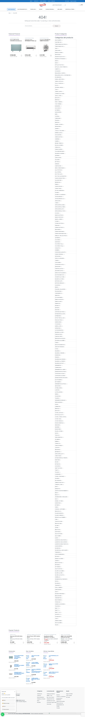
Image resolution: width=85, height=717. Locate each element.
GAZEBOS (57, 560)
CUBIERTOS (57, 69)
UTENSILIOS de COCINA (59, 93)
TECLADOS (57, 472)
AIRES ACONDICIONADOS (60, 167)
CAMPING (57, 141)
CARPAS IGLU (57, 147)
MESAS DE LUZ (58, 511)
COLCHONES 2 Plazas (59, 245)
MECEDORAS (57, 449)
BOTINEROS (57, 505)
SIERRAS (56, 394)
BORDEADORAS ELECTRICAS (60, 371)
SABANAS (57, 128)
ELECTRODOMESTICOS (22, 9)
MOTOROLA (57, 161)
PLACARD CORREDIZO (59, 515)
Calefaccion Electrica (51, 693)
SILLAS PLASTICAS (58, 568)
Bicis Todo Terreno (50, 697)
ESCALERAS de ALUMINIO (60, 340)
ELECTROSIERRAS (58, 379)
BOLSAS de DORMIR (59, 145)
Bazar (38, 700)
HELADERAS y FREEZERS (59, 353)
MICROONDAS (57, 229)
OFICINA (56, 527)
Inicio (31, 1)
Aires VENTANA (58, 172)
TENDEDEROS (57, 552)
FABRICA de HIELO (58, 301)
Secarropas (49, 704)
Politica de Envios (59, 703)
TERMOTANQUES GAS (59, 46)
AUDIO (56, 48)
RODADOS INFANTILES (59, 422)
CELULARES (57, 159)
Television (39, 695)
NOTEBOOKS (57, 464)
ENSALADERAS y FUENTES (60, 73)
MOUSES (56, 461)
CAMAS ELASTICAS (58, 136)
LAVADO (56, 537)
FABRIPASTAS (57, 303)
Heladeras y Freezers (41, 698)
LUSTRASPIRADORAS (59, 330)
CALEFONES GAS (58, 42)
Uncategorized (58, 616)
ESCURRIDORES (58, 77)
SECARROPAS (57, 548)
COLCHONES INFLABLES (59, 151)
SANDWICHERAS (58, 322)
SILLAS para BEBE (58, 622)
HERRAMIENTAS (58, 365)
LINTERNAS (57, 155)
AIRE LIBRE (59, 9)
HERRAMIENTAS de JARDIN (60, 369)
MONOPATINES (58, 429)
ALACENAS (57, 478)
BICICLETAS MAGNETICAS (60, 344)
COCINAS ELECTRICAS (59, 223)
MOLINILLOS (57, 305)
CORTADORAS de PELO (59, 264)
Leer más (51, 56)
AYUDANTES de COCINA (59, 276)
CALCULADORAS (58, 134)
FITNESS (56, 342)
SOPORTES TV (58, 614)
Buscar (56, 25)
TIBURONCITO (57, 585)
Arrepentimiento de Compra (60, 705)
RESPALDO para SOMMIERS (60, 517)
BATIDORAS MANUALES (59, 283)
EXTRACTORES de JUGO (60, 317)
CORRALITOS (57, 443)
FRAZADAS (57, 120)
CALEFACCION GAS (58, 186)
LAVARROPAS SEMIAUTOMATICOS (61, 544)
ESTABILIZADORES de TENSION (61, 457)
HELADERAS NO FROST (59, 363)
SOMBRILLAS (57, 577)
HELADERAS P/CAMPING (59, 153)
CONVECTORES (58, 188)
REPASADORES (58, 126)
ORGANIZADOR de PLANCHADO (61, 579)
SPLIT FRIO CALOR (58, 174)
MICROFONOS (57, 54)
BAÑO (56, 114)
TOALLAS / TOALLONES (59, 130)
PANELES (56, 184)
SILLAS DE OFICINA (58, 533)
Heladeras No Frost (50, 698)
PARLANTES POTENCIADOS (60, 58)
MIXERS (56, 287)
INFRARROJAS (57, 182)
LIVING (56, 519)
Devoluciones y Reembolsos (59, 699)
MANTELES (57, 122)
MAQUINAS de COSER (59, 332)
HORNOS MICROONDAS (59, 231)
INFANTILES (57, 99)
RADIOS (56, 60)
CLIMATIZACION (58, 165)
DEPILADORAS (57, 266)
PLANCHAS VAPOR (58, 336)
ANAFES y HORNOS (58, 219)
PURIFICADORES (58, 589)
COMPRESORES (58, 367)
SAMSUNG (57, 163)
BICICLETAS (57, 97)
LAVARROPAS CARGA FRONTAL (61, 539)
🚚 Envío (4, 706)
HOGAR (40, 9)
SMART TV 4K (57, 612)
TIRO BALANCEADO (58, 196)
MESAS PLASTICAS (58, 562)
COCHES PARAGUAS (59, 420)
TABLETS (57, 470)
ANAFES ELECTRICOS (59, 215)
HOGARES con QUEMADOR (60, 194)
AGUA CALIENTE (58, 40)
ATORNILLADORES (58, 387)
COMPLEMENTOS (58, 293)
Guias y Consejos (51, 1)
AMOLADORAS (58, 385)
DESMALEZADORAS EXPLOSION (61, 377)
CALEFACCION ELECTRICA (14, 38)
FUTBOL (56, 348)
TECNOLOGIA (33, 9)
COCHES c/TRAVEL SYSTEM (60, 416)
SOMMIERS (57, 250)
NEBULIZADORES (58, 595)
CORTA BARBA (58, 262)
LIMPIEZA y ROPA (58, 326)
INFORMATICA (57, 451)
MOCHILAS (57, 556)
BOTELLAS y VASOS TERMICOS (61, 66)
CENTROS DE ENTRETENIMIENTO (61, 490)
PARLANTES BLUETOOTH (60, 56)
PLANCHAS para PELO (59, 268)
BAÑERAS (57, 441)
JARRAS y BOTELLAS (59, 81)
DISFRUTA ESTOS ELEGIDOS (60, 272)
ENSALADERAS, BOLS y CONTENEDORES (62, 75)
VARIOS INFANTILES (58, 437)
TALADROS (57, 398)
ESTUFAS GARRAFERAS (59, 190)
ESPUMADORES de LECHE (60, 313)
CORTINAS (57, 116)
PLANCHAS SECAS (58, 334)
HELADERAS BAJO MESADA (60, 359)
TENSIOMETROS (58, 597)
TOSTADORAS (58, 324)
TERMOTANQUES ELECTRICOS (61, 44)
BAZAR (56, 62)
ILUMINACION (57, 406)
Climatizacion (39, 693)
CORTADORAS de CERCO (60, 373)
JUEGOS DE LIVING (58, 521)
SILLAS (56, 498)
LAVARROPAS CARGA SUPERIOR (61, 541)
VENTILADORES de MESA (60, 204)
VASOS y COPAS (58, 95)
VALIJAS (56, 624)
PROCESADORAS (58, 291)
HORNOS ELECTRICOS (59, 227)
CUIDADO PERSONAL (50, 9)
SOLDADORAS (57, 396)
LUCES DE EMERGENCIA (59, 554)
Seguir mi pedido (73, 1)
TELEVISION (57, 606)
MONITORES (57, 459)
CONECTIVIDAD (58, 455)
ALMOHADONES (58, 112)
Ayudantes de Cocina (51, 700)
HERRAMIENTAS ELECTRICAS (60, 383)
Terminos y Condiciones (61, 696)
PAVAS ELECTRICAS (58, 319)
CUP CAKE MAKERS (58, 297)
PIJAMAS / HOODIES (59, 124)
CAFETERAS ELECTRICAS (60, 311)
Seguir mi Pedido (69, 693)
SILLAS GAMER (57, 535)
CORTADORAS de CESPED (60, 375)
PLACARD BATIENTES (59, 513)
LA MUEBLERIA (57, 474)
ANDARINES (57, 427)
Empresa (58, 694)
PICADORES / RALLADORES (60, 289)
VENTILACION (57, 200)
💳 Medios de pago (5, 703)
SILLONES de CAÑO (58, 572)
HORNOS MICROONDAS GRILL (60, 233)
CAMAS (56, 507)
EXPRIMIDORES (58, 315)
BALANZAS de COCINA (59, 278)
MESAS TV (57, 494)
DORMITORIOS (58, 503)
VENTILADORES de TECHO (60, 210)
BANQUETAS (57, 488)
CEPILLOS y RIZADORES (59, 258)
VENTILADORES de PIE (59, 208)
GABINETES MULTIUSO (59, 482)
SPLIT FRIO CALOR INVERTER (60, 176)
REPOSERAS (57, 564)
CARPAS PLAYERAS (58, 149)
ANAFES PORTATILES (59, 217)
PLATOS (56, 85)
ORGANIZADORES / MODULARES (61, 496)
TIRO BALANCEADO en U (59, 198)
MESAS (56, 492)
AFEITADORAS (57, 256)
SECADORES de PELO (59, 270)
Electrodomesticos (40, 697)
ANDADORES (57, 424)
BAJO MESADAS (58, 480)
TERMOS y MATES (58, 91)
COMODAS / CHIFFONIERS (60, 509)
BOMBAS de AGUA (58, 132)
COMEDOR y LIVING (58, 484)
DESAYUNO (57, 309)
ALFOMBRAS (57, 110)
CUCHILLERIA (57, 71)
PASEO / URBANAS (58, 101)
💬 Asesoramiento (5, 709)
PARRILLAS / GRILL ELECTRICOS (61, 235)
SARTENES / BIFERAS (59, 87)
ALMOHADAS (57, 241)
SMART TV (57, 610)
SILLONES (57, 525)
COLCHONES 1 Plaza (59, 243)
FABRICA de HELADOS (59, 299)
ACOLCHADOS (58, 108)
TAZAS (56, 89)
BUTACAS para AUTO (59, 414)
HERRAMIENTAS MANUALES (60, 400)
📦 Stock (3, 700)
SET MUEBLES (57, 566)
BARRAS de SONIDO (59, 52)
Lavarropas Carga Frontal (51, 702)
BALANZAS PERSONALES (59, 593)
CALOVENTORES (58, 180)
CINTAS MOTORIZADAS (59, 346)
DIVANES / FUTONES (59, 500)
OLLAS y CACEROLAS (59, 83)
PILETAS (56, 581)
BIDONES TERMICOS (59, 143)
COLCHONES (57, 239)
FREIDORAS (57, 225)
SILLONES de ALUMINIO (59, 570)
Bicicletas (39, 702)
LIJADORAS (57, 389)
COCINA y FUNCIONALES (59, 476)
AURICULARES (57, 50)
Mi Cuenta (67, 1)
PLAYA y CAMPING (58, 587)
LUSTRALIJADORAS (58, 392)
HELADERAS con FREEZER (60, 361)
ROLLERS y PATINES (59, 431)
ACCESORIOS (57, 466)
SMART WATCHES (58, 468)
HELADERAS (57, 350)
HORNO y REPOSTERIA (59, 79)
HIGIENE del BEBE (58, 620)
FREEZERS (57, 357)
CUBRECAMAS (57, 118)
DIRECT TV (57, 608)
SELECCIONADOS (58, 599)
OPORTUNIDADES (11, 9)
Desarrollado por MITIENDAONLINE (23, 713)
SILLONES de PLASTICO (59, 574)
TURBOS (56, 202)
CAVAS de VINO (58, 157)
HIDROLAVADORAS (58, 402)
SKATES (56, 433)
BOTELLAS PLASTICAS (59, 64)
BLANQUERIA (57, 106)
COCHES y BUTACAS (59, 412)
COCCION (57, 213)
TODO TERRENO (58, 103)
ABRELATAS (57, 295)
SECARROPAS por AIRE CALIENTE (61, 550)
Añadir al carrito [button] (21, 56)
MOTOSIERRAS (58, 381)
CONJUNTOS (57, 248)
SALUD (56, 591)
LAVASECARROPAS (58, 546)
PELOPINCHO (57, 583)
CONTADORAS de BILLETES (60, 252)
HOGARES (57, 192)
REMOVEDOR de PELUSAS (60, 338)
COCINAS (57, 221)
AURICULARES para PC (59, 453)
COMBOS (57, 260)
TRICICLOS (57, 435)
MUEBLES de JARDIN (59, 558)
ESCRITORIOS (57, 531)
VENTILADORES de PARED (60, 206)
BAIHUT (56, 486)
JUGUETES (57, 447)
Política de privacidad (60, 701)
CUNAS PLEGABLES (58, 445)
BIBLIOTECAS (57, 529)
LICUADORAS (57, 285)
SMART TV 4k (49, 695)
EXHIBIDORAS (57, 355)
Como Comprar (43, 1)
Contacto (36, 1)
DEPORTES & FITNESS (70, 9)
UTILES (56, 618)
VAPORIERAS (57, 237)
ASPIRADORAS (57, 328)
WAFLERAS (57, 307)
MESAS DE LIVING (58, 523)
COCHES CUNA (58, 418)
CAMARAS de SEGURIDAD (60, 604)
